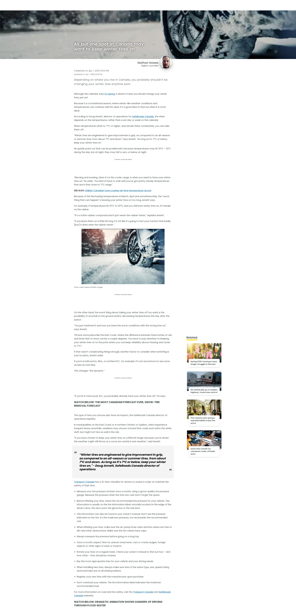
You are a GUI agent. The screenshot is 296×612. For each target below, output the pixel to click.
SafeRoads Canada (143, 116)
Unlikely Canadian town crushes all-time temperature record (118, 190)
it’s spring (110, 93)
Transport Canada (84, 481)
